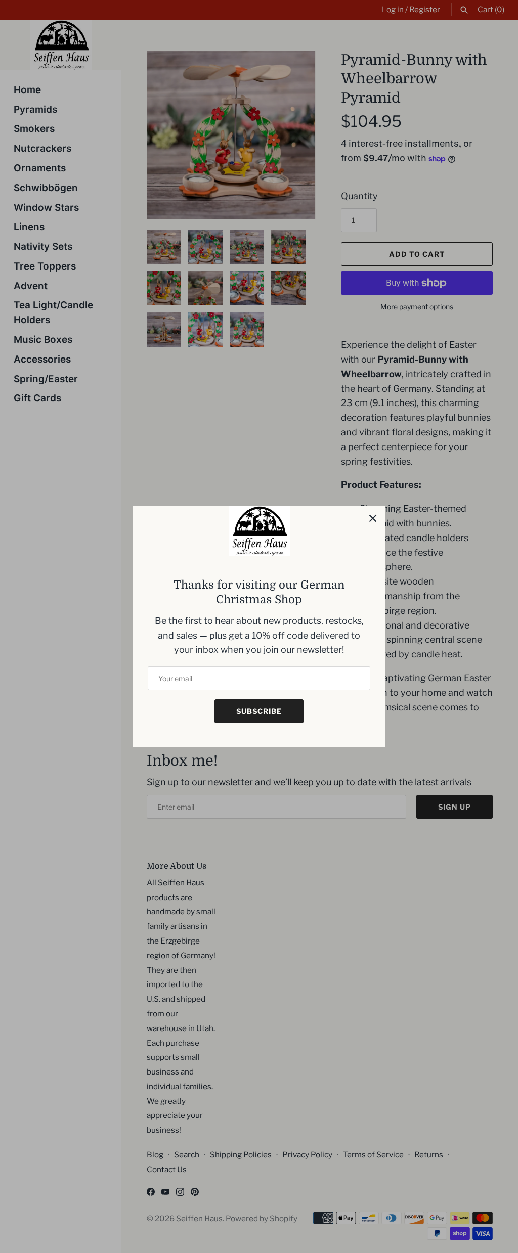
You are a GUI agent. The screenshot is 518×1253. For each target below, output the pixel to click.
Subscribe (259, 711)
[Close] (373, 518)
